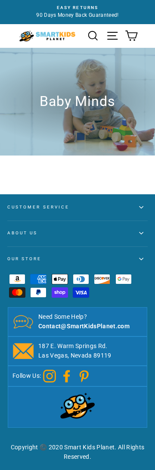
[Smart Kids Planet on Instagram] (49, 375)
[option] (77, 12)
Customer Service (38, 207)
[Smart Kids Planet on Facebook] (66, 375)
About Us (22, 232)
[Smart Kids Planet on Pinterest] (84, 375)
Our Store (24, 258)
